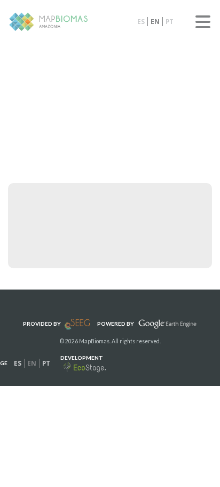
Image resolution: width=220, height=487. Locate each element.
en (155, 22)
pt (170, 22)
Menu (203, 21)
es (141, 22)
